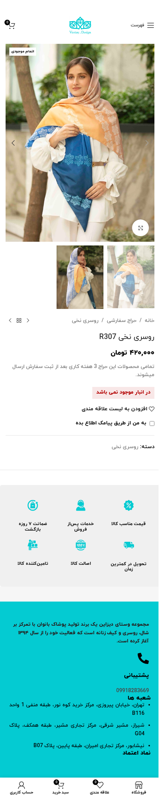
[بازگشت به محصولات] (19, 320)
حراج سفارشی (122, 320)
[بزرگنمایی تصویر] (140, 227)
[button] (147, 143)
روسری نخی (85, 320)
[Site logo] (80, 24)
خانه (149, 320)
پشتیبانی (136, 675)
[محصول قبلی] (27, 320)
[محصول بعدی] (10, 320)
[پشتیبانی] (143, 658)
